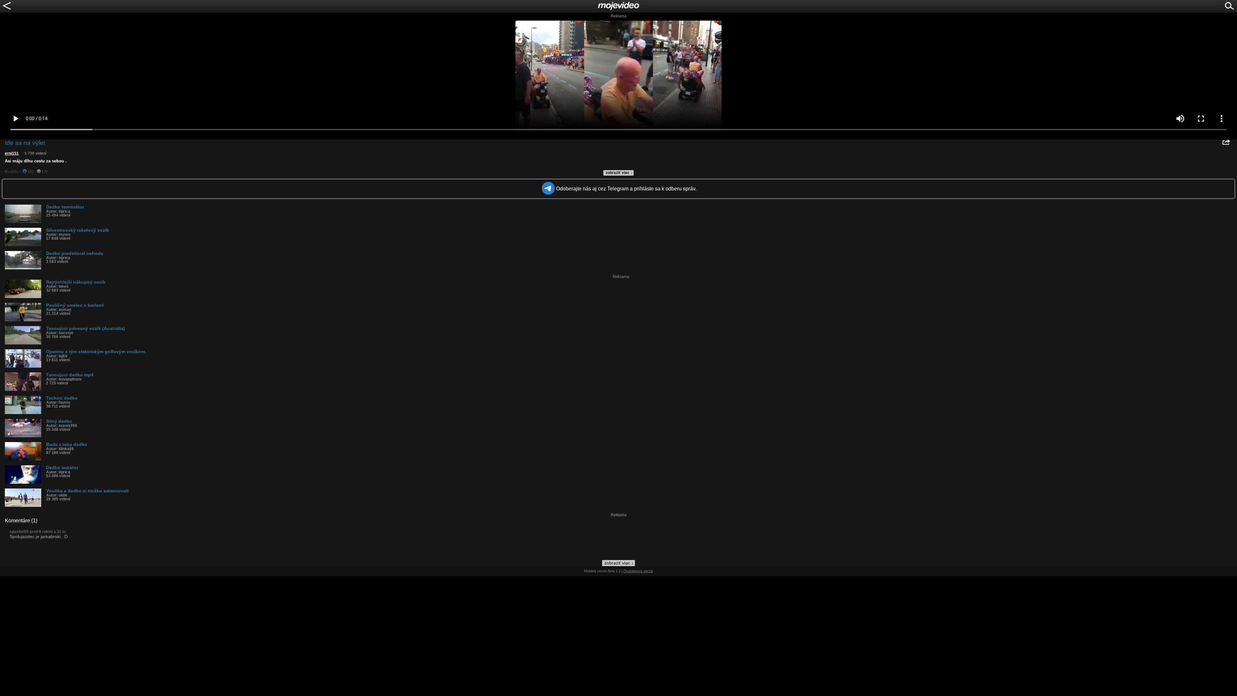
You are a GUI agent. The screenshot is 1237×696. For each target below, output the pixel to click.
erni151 (12, 153)
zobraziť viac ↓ (619, 172)
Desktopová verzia (638, 571)
